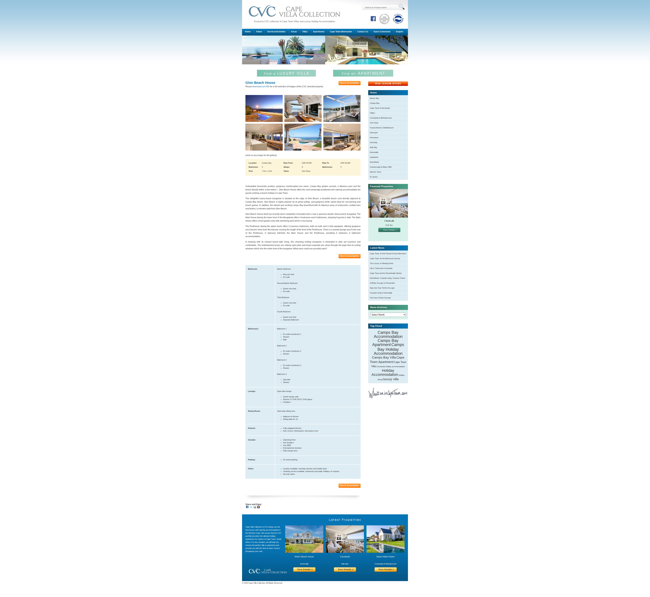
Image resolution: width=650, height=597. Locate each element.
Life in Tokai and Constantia (381, 268)
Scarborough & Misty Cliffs (381, 167)
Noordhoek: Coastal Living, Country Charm (387, 278)
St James (374, 177)
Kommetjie (374, 152)
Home (248, 31)
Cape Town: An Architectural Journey (385, 258)
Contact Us (362, 31)
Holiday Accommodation (385, 372)
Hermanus (374, 138)
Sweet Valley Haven (385, 557)
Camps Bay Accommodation (388, 334)
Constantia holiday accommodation (390, 366)
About (259, 31)
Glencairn (374, 133)
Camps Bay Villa (384, 357)
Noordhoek (374, 162)
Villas (305, 31)
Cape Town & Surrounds (380, 108)
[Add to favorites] (258, 507)
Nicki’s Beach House (304, 557)
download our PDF (261, 86)
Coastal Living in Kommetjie (381, 293)
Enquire (399, 31)
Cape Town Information (341, 31)
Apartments (318, 31)
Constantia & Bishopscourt (381, 118)
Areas (294, 31)
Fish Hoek (374, 123)
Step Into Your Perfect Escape (382, 288)
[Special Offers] (388, 85)
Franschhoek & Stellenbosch (382, 128)
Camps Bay (375, 103)
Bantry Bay (374, 98)
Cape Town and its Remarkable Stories (386, 273)
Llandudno (374, 157)
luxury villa (391, 379)
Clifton (372, 113)
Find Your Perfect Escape (380, 298)
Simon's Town (375, 172)
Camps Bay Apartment (385, 342)
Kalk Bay (373, 147)
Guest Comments (382, 31)
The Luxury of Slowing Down (381, 263)
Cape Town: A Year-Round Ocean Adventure (388, 254)
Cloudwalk (388, 221)
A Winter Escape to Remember (382, 283)
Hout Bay (373, 142)
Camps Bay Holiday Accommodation (389, 349)
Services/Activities (276, 31)
